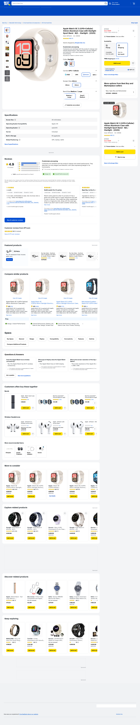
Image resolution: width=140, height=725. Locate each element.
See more (9, 315)
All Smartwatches (47, 23)
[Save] (133, 63)
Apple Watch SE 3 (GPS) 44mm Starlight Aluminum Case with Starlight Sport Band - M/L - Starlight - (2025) (42, 302)
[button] (114, 3)
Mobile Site (119, 714)
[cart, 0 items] (134, 3)
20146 (117, 59)
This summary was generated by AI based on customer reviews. (58, 169)
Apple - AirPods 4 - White (91, 421)
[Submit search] (106, 3)
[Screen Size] (15, 120)
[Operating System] (19, 128)
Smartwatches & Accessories (31, 23)
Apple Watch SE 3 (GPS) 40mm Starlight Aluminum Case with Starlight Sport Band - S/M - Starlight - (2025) (67, 302)
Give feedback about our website (28, 714)
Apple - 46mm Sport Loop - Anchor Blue (27, 396)
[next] (96, 63)
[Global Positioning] (19, 140)
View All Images (17, 298)
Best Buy (4, 23)
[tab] (10, 339)
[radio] (110, 50)
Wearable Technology (15, 23)
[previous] (63, 63)
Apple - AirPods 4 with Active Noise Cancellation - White (58, 423)
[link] (15, 220)
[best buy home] (7, 3)
